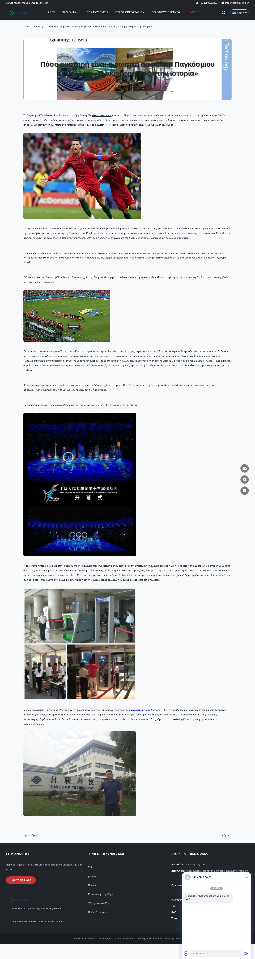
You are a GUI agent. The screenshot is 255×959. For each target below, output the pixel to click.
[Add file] (186, 953)
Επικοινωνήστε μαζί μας (101, 894)
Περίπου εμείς (97, 12)
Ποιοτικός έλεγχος (166, 12)
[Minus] (246, 877)
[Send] (246, 953)
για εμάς (92, 876)
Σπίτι (51, 12)
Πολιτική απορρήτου (99, 912)
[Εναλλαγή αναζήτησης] (224, 13)
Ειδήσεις (194, 12)
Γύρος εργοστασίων (129, 12)
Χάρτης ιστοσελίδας (99, 903)
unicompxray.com (195, 864)
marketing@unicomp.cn (237, 3)
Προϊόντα (69, 12)
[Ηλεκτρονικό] (244, 468)
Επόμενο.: (226, 835)
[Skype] (244, 479)
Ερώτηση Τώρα (20, 880)
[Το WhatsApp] (244, 490)
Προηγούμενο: (31, 835)
